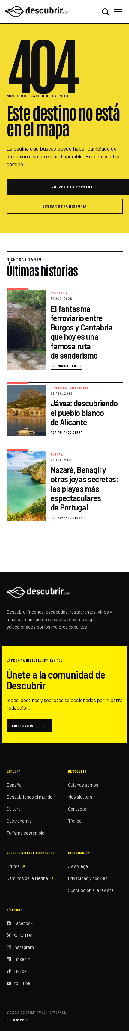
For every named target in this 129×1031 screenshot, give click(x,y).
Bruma (13, 866)
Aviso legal (78, 866)
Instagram (24, 947)
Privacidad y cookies (88, 878)
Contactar (78, 808)
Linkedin (22, 959)
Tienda (75, 820)
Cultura (14, 808)
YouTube (22, 983)
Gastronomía (19, 820)
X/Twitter (23, 935)
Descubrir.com (17, 1020)
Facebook (23, 923)
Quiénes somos (83, 784)
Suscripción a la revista (91, 890)
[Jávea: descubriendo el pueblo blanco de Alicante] (65, 409)
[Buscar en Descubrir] (105, 11)
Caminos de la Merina (27, 878)
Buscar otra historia (64, 206)
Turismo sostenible (25, 832)
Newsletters (80, 796)
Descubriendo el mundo (29, 796)
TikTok (20, 971)
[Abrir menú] (119, 11)
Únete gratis (29, 726)
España (14, 784)
